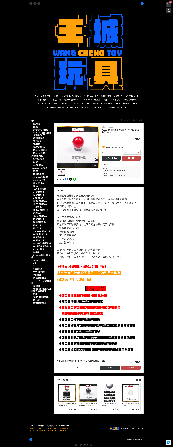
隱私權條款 (63, 430)
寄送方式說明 (52, 428)
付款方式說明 (52, 426)
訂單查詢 (41, 428)
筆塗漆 (35, 263)
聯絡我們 (32, 428)
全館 (103, 147)
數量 (103, 152)
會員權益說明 (64, 426)
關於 (32, 426)
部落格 (32, 430)
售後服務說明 (52, 430)
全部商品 (41, 426)
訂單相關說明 (41, 430)
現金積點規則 (64, 428)
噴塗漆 (35, 266)
